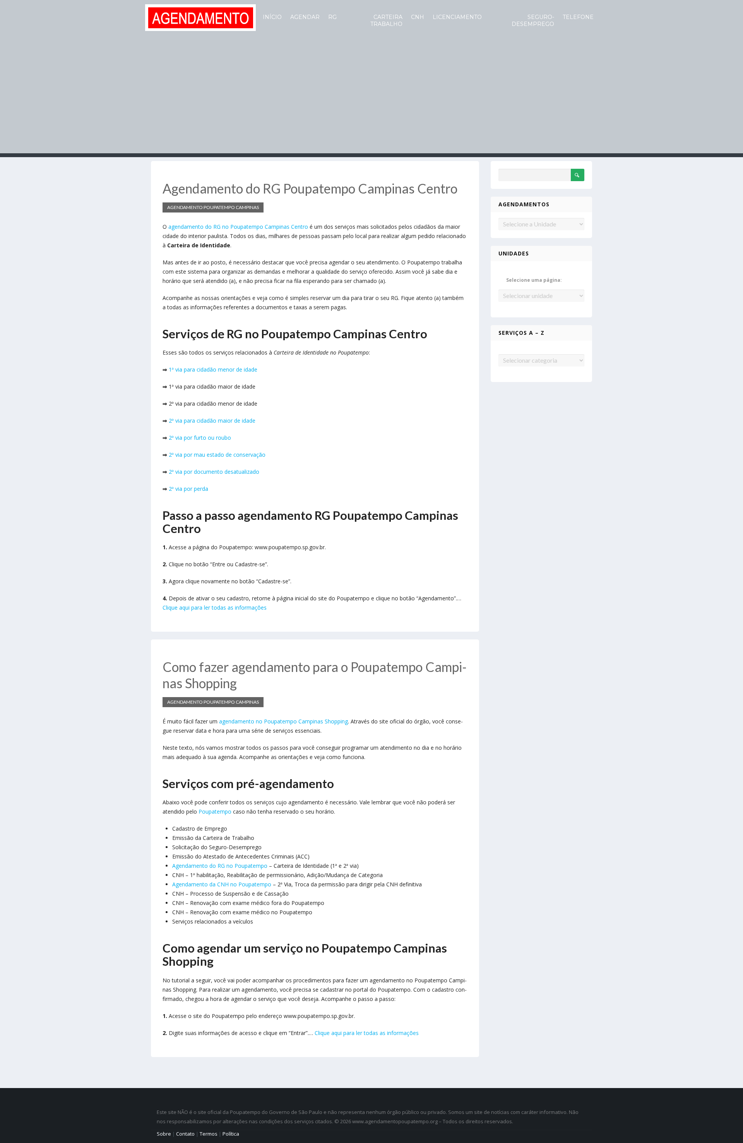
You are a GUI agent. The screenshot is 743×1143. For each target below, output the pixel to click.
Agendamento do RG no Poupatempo (219, 865)
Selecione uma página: (534, 280)
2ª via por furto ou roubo (200, 437)
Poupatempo (215, 811)
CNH (417, 17)
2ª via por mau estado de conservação (217, 454)
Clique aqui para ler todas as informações (215, 607)
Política (231, 1133)
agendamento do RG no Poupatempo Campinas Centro (238, 226)
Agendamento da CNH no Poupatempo (221, 884)
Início (272, 17)
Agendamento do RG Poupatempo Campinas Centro (310, 188)
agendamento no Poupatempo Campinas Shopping (283, 721)
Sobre (164, 1133)
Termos (208, 1133)
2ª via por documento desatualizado (214, 471)
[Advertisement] (371, 99)
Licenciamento (457, 17)
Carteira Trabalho (386, 20)
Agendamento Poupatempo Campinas (213, 207)
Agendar (305, 17)
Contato (185, 1133)
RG (332, 17)
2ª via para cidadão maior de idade (212, 420)
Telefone (578, 17)
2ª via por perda (188, 488)
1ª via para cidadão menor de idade (213, 369)
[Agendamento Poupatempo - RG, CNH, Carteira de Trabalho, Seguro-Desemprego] (200, 17)
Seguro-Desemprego (533, 20)
